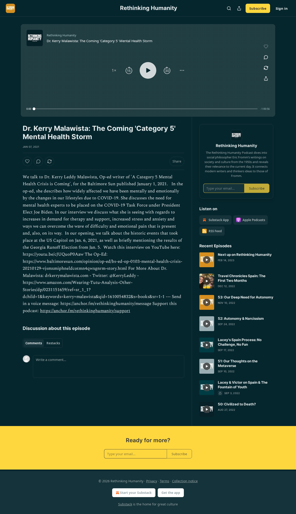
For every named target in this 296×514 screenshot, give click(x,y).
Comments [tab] (33, 343)
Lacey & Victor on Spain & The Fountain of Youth (243, 384)
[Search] (229, 8)
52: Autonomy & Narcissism (241, 318)
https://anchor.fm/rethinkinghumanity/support (85, 310)
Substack (125, 504)
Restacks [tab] (53, 343)
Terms (164, 481)
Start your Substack (136, 492)
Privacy (151, 481)
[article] (236, 260)
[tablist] (43, 343)
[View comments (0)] (266, 57)
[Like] (27, 161)
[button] (114, 70)
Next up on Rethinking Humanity (245, 254)
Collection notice (185, 481)
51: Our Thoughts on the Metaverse (238, 363)
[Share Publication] (239, 8)
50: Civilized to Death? (237, 404)
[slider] (146, 109)
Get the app (170, 492)
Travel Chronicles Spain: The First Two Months (241, 278)
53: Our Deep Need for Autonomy (245, 297)
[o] (206, 259)
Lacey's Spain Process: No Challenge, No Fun (240, 342)
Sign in (282, 8)
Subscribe (257, 8)
